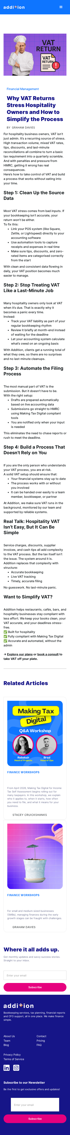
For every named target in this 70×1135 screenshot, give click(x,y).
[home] (14, 7)
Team (7, 1040)
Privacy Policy (12, 1054)
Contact (41, 1036)
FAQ (39, 1044)
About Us (9, 1036)
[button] (61, 7)
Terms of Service (14, 1059)
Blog (6, 1044)
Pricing (41, 1040)
